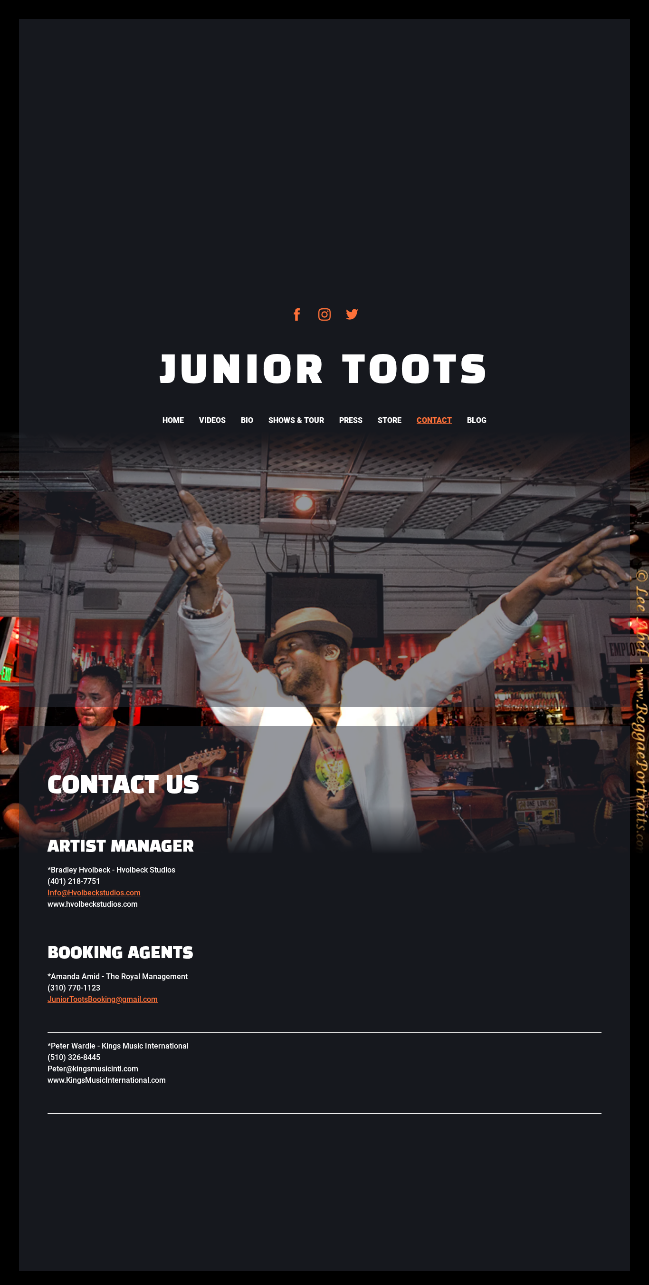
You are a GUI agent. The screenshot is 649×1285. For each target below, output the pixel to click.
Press (351, 420)
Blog (477, 420)
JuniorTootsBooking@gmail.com (103, 999)
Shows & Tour (296, 420)
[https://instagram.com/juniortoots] (324, 314)
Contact (434, 420)
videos (212, 420)
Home (173, 420)
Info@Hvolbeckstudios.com (94, 892)
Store (389, 420)
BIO (247, 420)
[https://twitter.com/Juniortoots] (352, 314)
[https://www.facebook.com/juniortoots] (297, 314)
